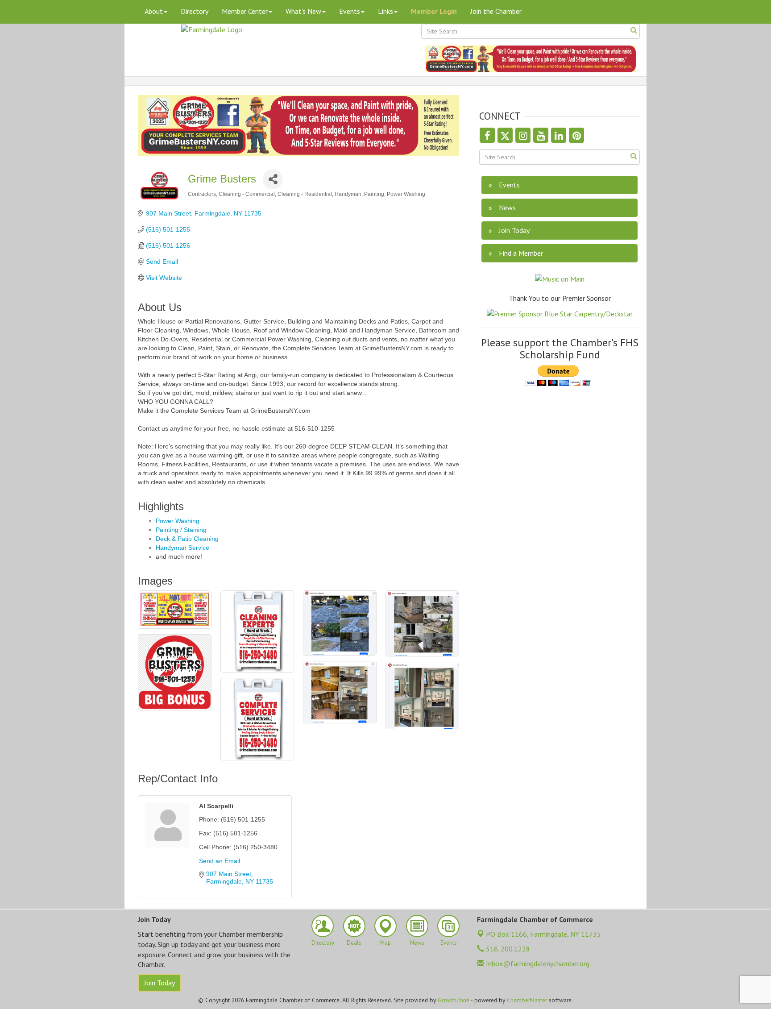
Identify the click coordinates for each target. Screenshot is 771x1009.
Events (349, 11)
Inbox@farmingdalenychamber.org (536, 963)
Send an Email (219, 860)
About (154, 11)
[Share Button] (273, 179)
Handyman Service (182, 547)
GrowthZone (453, 1000)
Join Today (159, 982)
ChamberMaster (527, 1000)
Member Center (245, 11)
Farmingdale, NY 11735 (543, 934)
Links (385, 11)
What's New (303, 11)
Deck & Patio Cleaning (187, 538)
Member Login (434, 11)
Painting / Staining (181, 529)
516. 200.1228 (507, 948)
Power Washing (177, 520)
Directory (194, 11)
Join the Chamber (496, 11)
